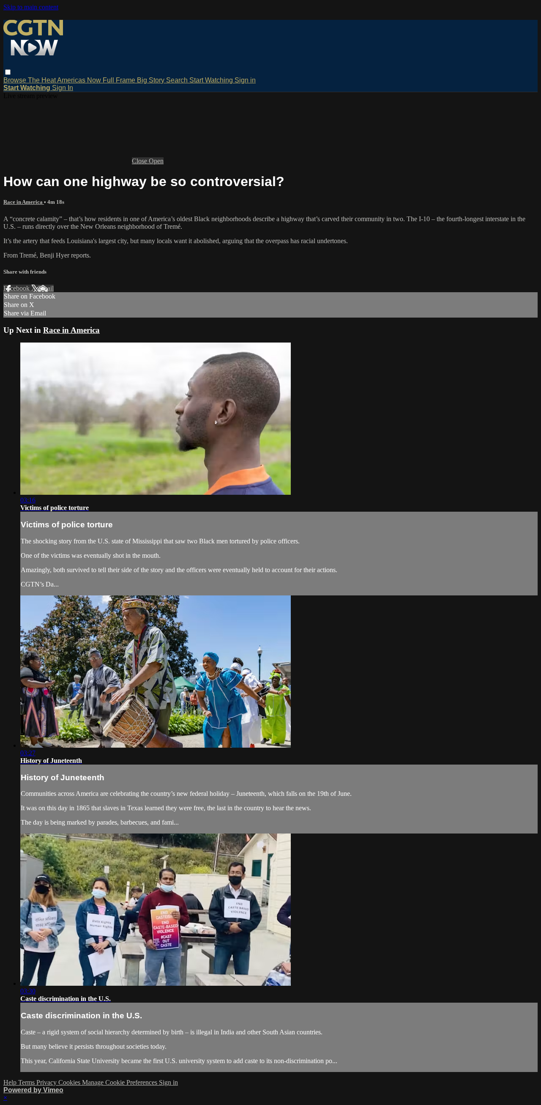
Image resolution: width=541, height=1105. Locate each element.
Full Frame (120, 80)
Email (46, 288)
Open (156, 161)
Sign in (245, 80)
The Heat (42, 80)
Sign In (62, 87)
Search (177, 80)
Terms (27, 1082)
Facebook (17, 288)
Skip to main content (30, 7)
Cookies (70, 1082)
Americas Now (80, 80)
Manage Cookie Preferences (120, 1082)
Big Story (151, 80)
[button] (8, 72)
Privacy (47, 1082)
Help (10, 1082)
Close (140, 161)
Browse (15, 80)
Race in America (23, 202)
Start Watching (212, 80)
